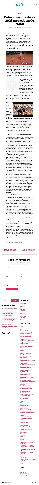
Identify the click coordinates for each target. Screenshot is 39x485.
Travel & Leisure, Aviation (25, 426)
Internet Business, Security (25, 389)
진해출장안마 (22, 453)
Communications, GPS (25, 339)
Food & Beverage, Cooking (25, 354)
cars (21, 337)
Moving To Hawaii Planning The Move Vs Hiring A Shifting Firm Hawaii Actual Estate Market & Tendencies (10, 327)
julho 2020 (22, 317)
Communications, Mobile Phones (27, 340)
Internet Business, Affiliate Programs (27, 381)
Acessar (22, 470)
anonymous (22, 327)
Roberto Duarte (8, 482)
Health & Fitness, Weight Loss (26, 371)
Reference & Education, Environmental (28, 409)
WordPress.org (23, 475)
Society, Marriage (24, 422)
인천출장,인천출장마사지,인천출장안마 (27, 452)
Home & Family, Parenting (25, 380)
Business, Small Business (25, 336)
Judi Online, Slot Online (25, 395)
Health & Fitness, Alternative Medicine (28, 364)
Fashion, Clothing (23, 349)
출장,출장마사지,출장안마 (25, 457)
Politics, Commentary (24, 402)
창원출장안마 (22, 454)
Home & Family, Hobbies (25, 374)
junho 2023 (22, 307)
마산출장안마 (22, 443)
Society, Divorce (23, 421)
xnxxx (21, 436)
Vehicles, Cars (23, 433)
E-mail (21, 276)
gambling (22, 359)
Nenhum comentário (27, 27)
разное (21, 439)
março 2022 (22, 313)
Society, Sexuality (24, 423)
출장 (21, 456)
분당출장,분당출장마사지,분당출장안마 (27, 445)
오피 (21, 450)
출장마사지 (22, 460)
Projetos (22, 404)
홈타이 (21, 463)
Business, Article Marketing (26, 332)
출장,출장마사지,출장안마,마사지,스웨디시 (28, 459)
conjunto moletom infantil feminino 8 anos (14, 242)
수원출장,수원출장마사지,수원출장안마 (27, 449)
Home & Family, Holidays (25, 375)
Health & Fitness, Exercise (25, 367)
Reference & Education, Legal (26, 411)
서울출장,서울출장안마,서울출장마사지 (27, 446)
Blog (19, 13)
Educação (22, 347)
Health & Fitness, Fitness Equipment (27, 368)
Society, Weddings (24, 425)
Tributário (22, 430)
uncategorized (23, 432)
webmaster (22, 435)
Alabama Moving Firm (6, 324)
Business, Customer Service (26, 333)
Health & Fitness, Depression (26, 366)
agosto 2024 (23, 303)
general (22, 361)
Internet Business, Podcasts (26, 388)
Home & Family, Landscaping (26, 378)
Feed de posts (23, 472)
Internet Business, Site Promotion (27, 392)
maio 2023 (22, 309)
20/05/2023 (19, 27)
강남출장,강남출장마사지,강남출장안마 (27, 442)
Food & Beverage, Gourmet (25, 356)
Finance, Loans (23, 351)
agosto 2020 (23, 316)
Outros (21, 401)
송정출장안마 (22, 447)
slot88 (21, 419)
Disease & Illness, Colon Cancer (26, 346)
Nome (7, 276)
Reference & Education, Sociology (27, 412)
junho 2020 (22, 319)
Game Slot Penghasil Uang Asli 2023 (27, 360)
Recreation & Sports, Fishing (26, 406)
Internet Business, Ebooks (25, 385)
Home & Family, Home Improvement (27, 377)
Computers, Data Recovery (26, 342)
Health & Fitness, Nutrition (25, 370)
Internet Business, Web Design (26, 394)
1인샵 (21, 326)
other (21, 399)
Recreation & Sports (24, 405)
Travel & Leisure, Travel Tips (26, 429)
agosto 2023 (23, 304)
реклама (22, 440)
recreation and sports (24, 408)
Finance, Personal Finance (25, 353)
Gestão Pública (23, 363)
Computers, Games (24, 343)
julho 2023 (22, 306)
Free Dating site (23, 357)
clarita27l (12, 27)
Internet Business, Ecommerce (26, 387)
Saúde (21, 413)
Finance (22, 350)
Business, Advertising (24, 330)
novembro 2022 (23, 312)
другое (21, 438)
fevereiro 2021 (23, 314)
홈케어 (21, 462)
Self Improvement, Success (26, 418)
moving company (24, 398)
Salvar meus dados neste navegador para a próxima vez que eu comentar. (18, 285)
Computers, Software (24, 344)
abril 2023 (22, 310)
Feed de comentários (24, 473)
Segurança (22, 415)
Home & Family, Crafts (24, 373)
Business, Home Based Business (27, 334)
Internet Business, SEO (25, 391)
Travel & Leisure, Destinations (26, 428)
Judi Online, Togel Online (25, 397)
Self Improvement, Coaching (26, 416)
